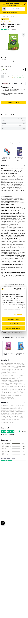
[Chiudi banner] (24, 288)
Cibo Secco (13, 16)
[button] (13, 42)
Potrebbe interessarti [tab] (8, 337)
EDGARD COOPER (6, 21)
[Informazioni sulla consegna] (17, 90)
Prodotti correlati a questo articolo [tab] (10, 143)
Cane (8, 16)
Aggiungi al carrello (13, 102)
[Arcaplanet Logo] (12, 4)
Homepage (3, 16)
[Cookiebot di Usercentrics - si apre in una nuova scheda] (15, 289)
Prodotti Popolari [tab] (20, 337)
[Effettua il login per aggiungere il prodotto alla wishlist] (23, 35)
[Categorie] (3, 4)
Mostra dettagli (18, 314)
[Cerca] (4, 9)
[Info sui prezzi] (13, 61)
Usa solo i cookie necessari (13, 328)
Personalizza (12, 323)
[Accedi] (21, 4)
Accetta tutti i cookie (13, 319)
